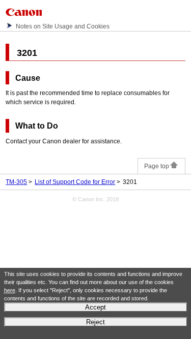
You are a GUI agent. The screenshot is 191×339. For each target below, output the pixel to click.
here (9, 290)
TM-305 (16, 182)
